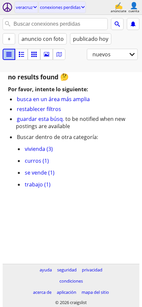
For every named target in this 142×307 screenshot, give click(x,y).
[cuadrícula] (34, 54)
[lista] (9, 54)
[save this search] (133, 24)
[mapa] (59, 54)
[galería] (46, 54)
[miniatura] (21, 54)
